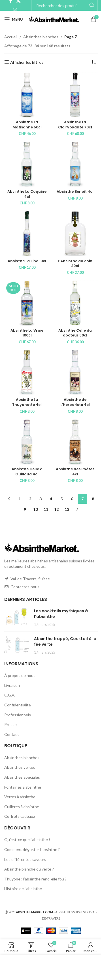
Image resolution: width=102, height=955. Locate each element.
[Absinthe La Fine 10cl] (27, 233)
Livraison (12, 685)
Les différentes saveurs (25, 859)
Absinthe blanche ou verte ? (29, 869)
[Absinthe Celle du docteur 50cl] (75, 303)
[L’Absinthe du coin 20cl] (75, 233)
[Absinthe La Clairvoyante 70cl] (75, 95)
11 (46, 509)
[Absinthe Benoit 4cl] (75, 164)
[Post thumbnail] (17, 617)
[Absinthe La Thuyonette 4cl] (27, 372)
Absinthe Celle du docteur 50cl (75, 333)
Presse (10, 724)
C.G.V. (9, 695)
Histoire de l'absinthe (23, 888)
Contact (11, 734)
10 (35, 509)
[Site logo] (54, 18)
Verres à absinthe (19, 796)
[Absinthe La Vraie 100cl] (27, 303)
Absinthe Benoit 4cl (75, 191)
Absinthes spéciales (22, 777)
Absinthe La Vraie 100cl (26, 333)
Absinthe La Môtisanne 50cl (27, 125)
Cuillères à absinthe (21, 806)
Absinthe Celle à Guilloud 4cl (27, 472)
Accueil (10, 36)
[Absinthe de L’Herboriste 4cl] (75, 372)
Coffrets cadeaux (19, 816)
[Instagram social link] (15, 9)
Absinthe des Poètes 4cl (75, 472)
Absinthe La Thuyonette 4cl (27, 402)
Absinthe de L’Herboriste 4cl (75, 402)
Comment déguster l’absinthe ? (32, 849)
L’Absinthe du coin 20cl (75, 263)
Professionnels (17, 714)
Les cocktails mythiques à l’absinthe (61, 613)
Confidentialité (17, 704)
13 (67, 509)
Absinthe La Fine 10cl (27, 261)
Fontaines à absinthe (22, 787)
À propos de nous (19, 675)
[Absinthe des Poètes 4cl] (75, 442)
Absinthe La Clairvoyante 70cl (75, 125)
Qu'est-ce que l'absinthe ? (27, 839)
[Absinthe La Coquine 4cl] (27, 164)
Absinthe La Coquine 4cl (26, 194)
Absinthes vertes (19, 767)
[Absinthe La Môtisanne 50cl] (27, 95)
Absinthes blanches (40, 36)
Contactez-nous (24, 586)
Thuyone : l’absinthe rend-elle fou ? (35, 878)
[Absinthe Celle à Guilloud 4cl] (27, 442)
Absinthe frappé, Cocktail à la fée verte (65, 641)
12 (56, 509)
